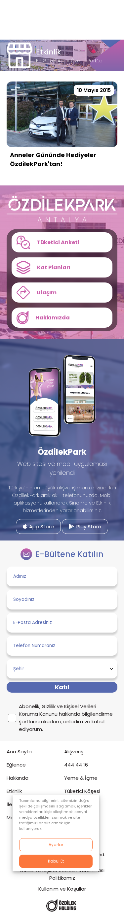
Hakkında (17, 777)
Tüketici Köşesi (82, 791)
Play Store (88, 526)
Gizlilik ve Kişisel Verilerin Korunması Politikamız (62, 874)
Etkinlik (14, 791)
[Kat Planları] (62, 267)
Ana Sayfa (19, 751)
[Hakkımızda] (62, 318)
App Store (41, 526)
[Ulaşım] (62, 292)
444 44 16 (76, 764)
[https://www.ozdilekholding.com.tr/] (61, 905)
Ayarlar (56, 844)
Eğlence (16, 764)
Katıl (62, 687)
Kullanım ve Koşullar (62, 888)
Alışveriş (73, 751)
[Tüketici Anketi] (62, 242)
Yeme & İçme (81, 777)
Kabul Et (56, 861)
